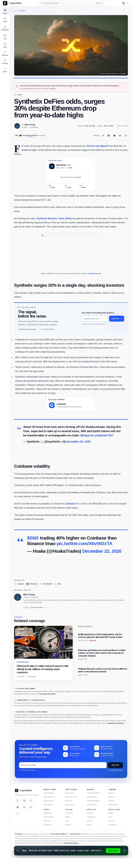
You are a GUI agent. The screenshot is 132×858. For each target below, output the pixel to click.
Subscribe (115, 765)
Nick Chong (30, 125)
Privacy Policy (75, 834)
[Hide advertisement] (124, 850)
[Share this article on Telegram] (114, 135)
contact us (52, 89)
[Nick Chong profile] (17, 597)
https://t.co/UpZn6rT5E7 (98, 435)
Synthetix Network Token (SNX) (54, 218)
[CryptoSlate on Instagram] (31, 807)
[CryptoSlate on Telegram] (17, 807)
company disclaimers (115, 723)
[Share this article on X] (103, 135)
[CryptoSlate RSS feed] (17, 814)
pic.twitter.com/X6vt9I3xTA (85, 543)
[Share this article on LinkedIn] (120, 135)
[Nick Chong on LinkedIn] (27, 607)
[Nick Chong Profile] (17, 126)
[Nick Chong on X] (24, 607)
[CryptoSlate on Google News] (24, 800)
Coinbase (70, 503)
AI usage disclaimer (48, 694)
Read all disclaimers (71, 843)
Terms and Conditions (58, 834)
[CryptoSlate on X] (17, 800)
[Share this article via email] (125, 135)
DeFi (20, 95)
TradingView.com (94, 273)
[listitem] (19, 584)
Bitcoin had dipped (97, 146)
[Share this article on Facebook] (108, 135)
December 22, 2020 (78, 441)
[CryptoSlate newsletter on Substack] (31, 800)
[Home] (14, 10)
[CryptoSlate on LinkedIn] (24, 807)
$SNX (33, 538)
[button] (5, 70)
